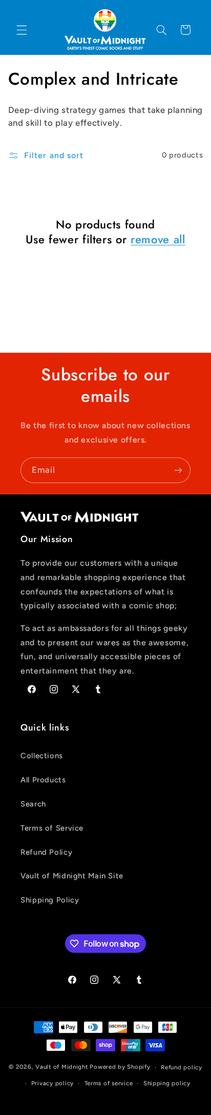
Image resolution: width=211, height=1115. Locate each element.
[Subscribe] (178, 470)
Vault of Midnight (61, 1067)
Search (33, 804)
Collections (41, 755)
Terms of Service (51, 828)
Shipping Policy (49, 900)
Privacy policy (52, 1083)
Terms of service (109, 1083)
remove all (158, 239)
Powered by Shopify (120, 1067)
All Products (43, 779)
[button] (21, 30)
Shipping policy (167, 1083)
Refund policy (181, 1067)
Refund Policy (46, 852)
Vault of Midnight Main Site (71, 875)
